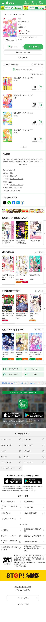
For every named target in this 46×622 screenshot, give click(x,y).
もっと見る (38, 252)
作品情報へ (22, 57)
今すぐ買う (35, 47)
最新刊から (40, 74)
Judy (10, 182)
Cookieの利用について (32, 542)
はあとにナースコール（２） (24, 95)
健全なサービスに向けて (32, 536)
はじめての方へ (9, 501)
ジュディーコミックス (16, 179)
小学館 (11, 173)
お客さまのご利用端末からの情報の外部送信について (32, 548)
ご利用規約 (5, 530)
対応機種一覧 (28, 501)
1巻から (33, 74)
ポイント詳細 (23, 33)
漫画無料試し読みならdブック (9, 383)
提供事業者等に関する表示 (32, 530)
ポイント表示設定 (30, 513)
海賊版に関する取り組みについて (9, 548)
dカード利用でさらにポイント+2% (26, 37)
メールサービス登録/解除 (9, 507)
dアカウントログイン (8, 519)
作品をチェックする (24, 52)
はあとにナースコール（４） (24, 130)
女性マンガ (13, 176)
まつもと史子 (22, 21)
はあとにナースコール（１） (24, 78)
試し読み (11, 40)
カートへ (14, 47)
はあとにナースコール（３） (24, 113)
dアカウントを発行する (23, 587)
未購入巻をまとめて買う (24, 69)
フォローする (27, 21)
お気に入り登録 (38, 64)
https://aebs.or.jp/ (21, 566)
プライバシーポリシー (9, 536)
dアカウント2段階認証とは (9, 542)
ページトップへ (23, 598)
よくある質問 (28, 507)
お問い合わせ (5, 513)
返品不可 (20, 39)
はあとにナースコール (16, 185)
